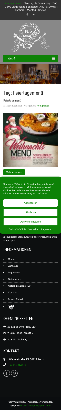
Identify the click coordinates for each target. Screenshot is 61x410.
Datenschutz (33, 229)
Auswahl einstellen (30, 221)
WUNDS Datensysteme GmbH (36, 405)
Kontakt (12, 292)
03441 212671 (17, 364)
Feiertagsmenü (12, 100)
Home (11, 259)
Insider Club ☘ (15, 299)
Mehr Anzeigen (14, 172)
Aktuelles (13, 265)
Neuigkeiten (43, 105)
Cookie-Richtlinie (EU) (19, 285)
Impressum (46, 229)
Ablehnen (30, 212)
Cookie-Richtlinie (17, 229)
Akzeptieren (30, 202)
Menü (11, 58)
